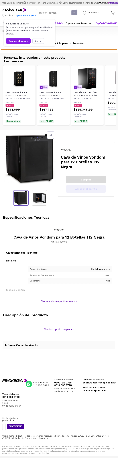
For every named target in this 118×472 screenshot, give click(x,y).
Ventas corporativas (94, 390)
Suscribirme (15, 426)
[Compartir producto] (50, 135)
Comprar (86, 179)
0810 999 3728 (63, 385)
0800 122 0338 (63, 382)
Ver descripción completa (58, 329)
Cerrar (38, 41)
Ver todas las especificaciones (58, 301)
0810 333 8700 (11, 397)
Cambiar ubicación (18, 41)
